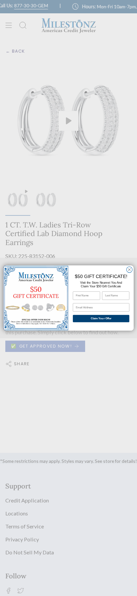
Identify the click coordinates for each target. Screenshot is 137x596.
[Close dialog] (129, 270)
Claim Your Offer (101, 318)
